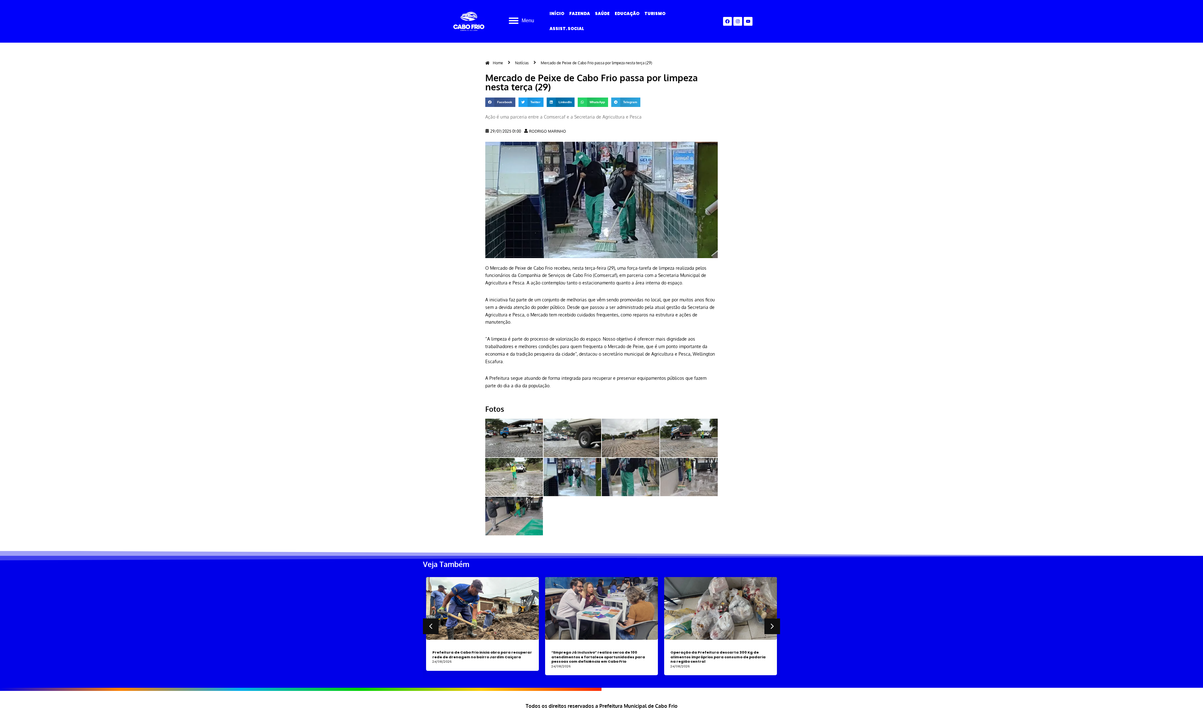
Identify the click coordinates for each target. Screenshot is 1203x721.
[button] (500, 102)
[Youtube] (748, 21)
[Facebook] (727, 21)
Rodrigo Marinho (547, 131)
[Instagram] (737, 21)
